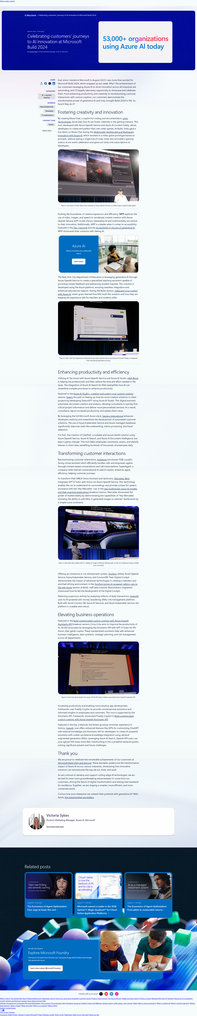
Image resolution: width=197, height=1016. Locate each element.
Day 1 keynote (80, 227)
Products (94, 998)
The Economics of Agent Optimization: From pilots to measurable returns (147, 908)
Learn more (78, 261)
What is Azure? (5, 998)
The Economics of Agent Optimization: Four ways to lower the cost (47, 908)
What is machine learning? (180, 1003)
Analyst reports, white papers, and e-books (117, 1003)
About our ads (94, 1015)
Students (84, 1003)
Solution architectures (13, 1001)
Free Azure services (114, 998)
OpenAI (69, 728)
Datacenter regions (48, 998)
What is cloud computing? (147, 1003)
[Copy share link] (41, 83)
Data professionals (46, 107)
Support (24, 1001)
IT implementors (47, 115)
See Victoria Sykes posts (55, 827)
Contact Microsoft (30, 1015)
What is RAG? (52, 1006)
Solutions (170, 998)
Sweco (69, 397)
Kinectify (134, 596)
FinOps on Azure (145, 998)
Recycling (85, 1015)
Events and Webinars (95, 1003)
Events (51, 124)
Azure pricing (102, 998)
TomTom (112, 573)
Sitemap (21, 1015)
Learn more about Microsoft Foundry (45, 968)
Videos (135, 1003)
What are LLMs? (27, 1006)
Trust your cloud (61, 998)
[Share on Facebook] (45, 83)
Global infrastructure (34, 998)
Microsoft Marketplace (32, 1003)
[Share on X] (49, 83)
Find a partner (46, 1003)
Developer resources (73, 1003)
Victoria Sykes (33, 52)
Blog (64, 1003)
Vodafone (102, 459)
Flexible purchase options (130, 998)
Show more (47, 131)
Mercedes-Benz (122, 478)
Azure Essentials (73, 998)
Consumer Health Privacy (9, 1015)
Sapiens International (112, 416)
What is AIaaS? (16, 1006)
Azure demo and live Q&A (36, 1001)
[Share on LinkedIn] (53, 83)
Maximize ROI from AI (159, 998)
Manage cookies (48, 1015)
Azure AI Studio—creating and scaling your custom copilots (103, 393)
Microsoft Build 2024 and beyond (74, 763)
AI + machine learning (46, 96)
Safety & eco (77, 1015)
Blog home (31, 15)
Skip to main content (7, 1)
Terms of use (59, 1015)
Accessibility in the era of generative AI (115, 227)
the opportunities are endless (79, 797)
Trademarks (68, 1015)
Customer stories (85, 998)
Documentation (56, 1003)
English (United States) (8, 1008)
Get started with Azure (19, 998)
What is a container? (40, 1006)
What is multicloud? (164, 1003)
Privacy (40, 1015)
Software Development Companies (12, 1003)
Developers (49, 111)
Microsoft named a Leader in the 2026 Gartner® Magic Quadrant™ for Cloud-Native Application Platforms (97, 910)
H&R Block (132, 378)
